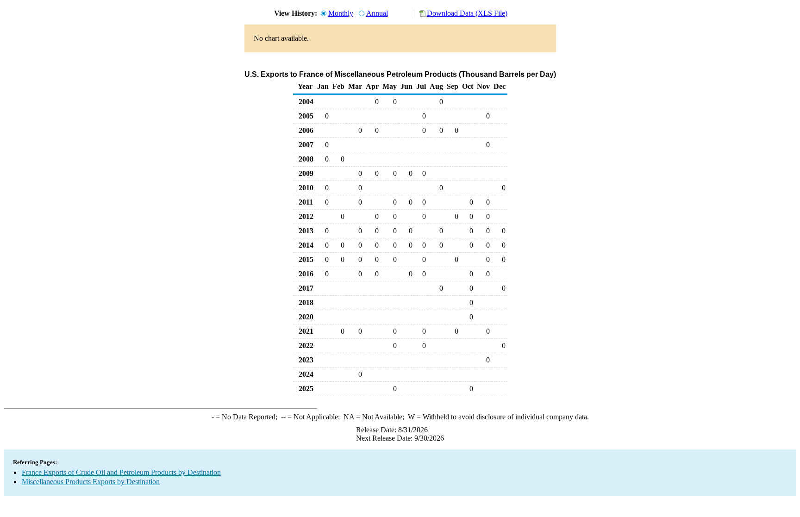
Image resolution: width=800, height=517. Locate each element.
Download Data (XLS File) (467, 13)
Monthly (340, 13)
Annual (377, 13)
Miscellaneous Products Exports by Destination (91, 482)
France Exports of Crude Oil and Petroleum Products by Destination (121, 472)
